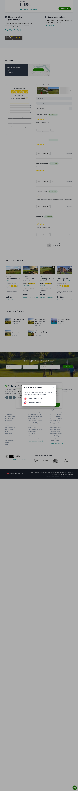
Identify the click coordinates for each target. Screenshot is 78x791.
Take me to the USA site (35, 402)
